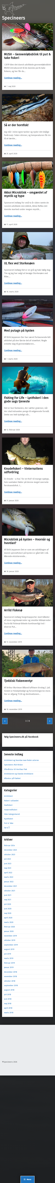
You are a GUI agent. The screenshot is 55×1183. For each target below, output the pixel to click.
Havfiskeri (8, 805)
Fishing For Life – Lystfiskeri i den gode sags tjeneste (26, 399)
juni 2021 (7, 895)
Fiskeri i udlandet (11, 800)
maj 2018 (7, 1003)
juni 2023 (7, 863)
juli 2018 (7, 994)
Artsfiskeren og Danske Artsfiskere (18, 774)
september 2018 (11, 985)
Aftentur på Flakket (12, 778)
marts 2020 (8, 922)
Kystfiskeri (8, 819)
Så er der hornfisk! (16, 125)
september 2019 (11, 945)
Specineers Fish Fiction (13, 765)
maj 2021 (7, 899)
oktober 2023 (9, 854)
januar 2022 (8, 881)
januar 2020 (9, 931)
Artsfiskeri (8, 796)
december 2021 (10, 886)
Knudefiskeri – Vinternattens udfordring (23, 470)
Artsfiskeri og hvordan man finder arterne (21, 760)
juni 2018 (7, 999)
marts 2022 (8, 877)
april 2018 (8, 1008)
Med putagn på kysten (19, 330)
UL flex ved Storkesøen (19, 263)
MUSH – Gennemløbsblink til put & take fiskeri (27, 56)
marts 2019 (8, 958)
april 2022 (8, 872)
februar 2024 (9, 845)
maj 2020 (7, 913)
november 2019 (10, 936)
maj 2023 (7, 868)
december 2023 (10, 850)
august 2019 (9, 949)
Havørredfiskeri (10, 810)
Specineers (13, 18)
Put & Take (8, 823)
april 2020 (8, 918)
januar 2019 (9, 967)
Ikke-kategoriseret (12, 814)
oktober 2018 (9, 981)
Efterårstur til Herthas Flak (15, 769)
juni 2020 (7, 909)
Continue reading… (13, 78)
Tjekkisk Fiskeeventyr (18, 681)
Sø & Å (7, 827)
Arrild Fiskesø (13, 610)
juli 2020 (7, 904)
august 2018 (9, 990)
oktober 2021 (9, 891)
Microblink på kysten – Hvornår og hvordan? (27, 541)
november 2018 (10, 976)
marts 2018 (8, 1012)
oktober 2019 (9, 940)
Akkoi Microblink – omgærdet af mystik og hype (25, 194)
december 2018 (10, 972)
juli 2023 (7, 859)
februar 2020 (9, 927)
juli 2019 (7, 954)
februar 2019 (9, 963)
